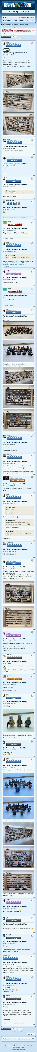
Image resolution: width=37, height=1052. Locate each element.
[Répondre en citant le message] (32, 43)
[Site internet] (17, 5)
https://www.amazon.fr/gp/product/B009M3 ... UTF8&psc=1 (16, 265)
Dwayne (8, 995)
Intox (7, 42)
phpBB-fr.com (21, 1047)
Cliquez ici (28, 34)
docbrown (9, 156)
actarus (9, 454)
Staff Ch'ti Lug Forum (13, 27)
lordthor (8, 270)
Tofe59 (9, 221)
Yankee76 (9, 654)
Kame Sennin (10, 542)
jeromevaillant (6, 955)
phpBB (13, 1045)
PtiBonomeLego (10, 200)
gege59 (9, 675)
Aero (12, 1044)
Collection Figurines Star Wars (14, 25)
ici (23, 1023)
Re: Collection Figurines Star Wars (15, 146)
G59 (7, 741)
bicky (8, 139)
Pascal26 (8, 934)
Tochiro (12, 477)
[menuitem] (5, 17)
